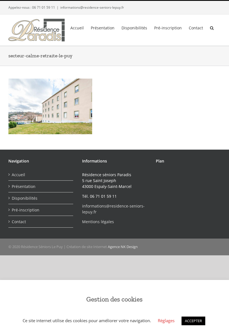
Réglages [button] (166, 320)
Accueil (18, 174)
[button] (212, 27)
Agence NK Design (123, 246)
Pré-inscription (25, 210)
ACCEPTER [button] (193, 320)
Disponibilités (24, 198)
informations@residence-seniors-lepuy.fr (92, 7)
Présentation (23, 186)
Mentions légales (98, 221)
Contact (19, 221)
